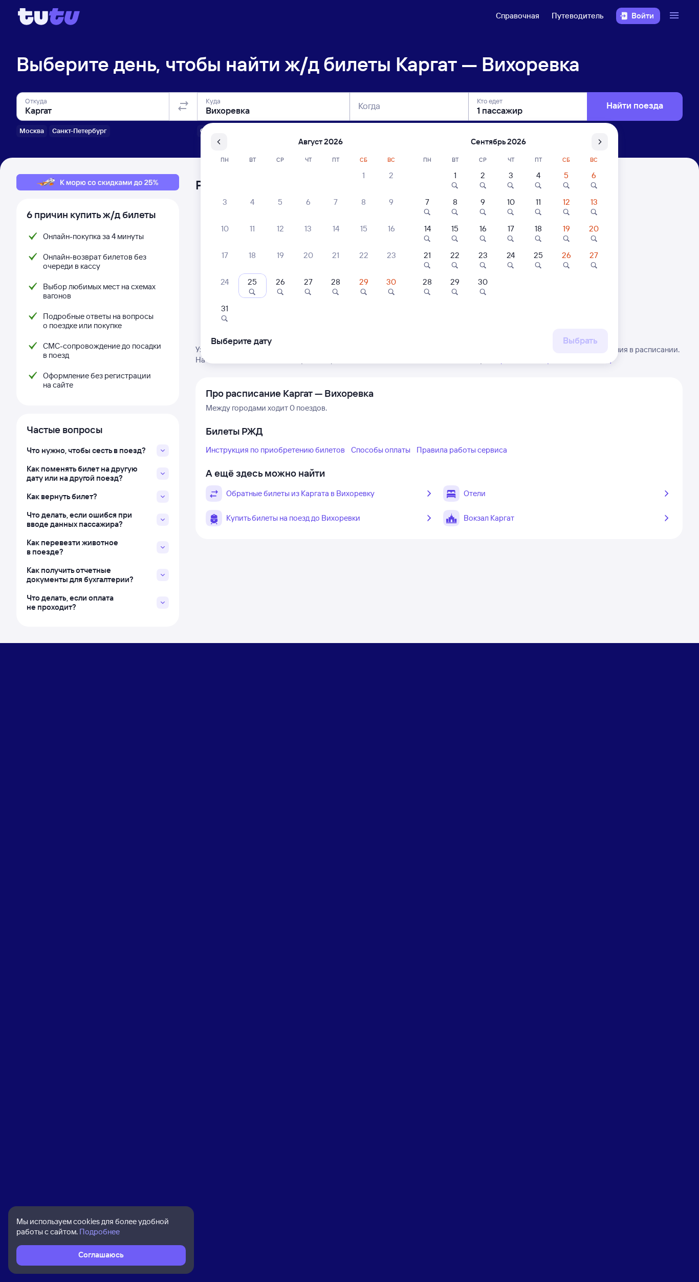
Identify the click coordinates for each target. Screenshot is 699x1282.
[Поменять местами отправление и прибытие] (183, 106)
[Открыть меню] (675, 16)
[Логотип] (48, 16)
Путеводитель (578, 15)
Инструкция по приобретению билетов (275, 450)
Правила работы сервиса (462, 450)
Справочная (517, 15)
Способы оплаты (380, 450)
